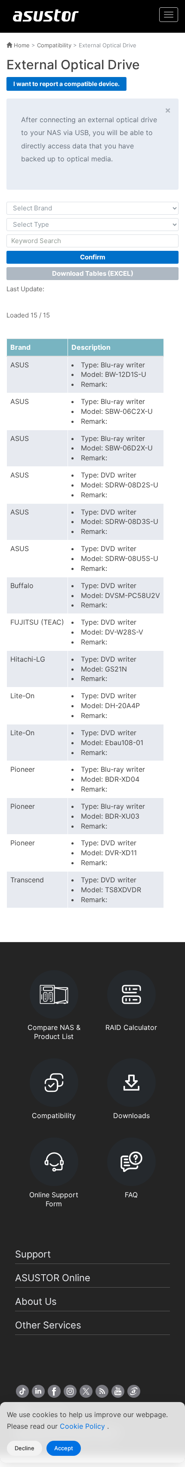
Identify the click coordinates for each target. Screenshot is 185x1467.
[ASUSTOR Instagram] (70, 1391)
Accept (63, 1448)
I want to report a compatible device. (66, 83)
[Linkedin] (38, 1391)
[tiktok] (22, 1391)
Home (21, 45)
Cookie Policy (83, 1426)
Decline (24, 1448)
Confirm (92, 257)
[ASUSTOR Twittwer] (86, 1391)
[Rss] (102, 1391)
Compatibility (54, 45)
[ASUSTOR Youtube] (117, 1391)
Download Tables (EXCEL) (92, 273)
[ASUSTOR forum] (133, 1391)
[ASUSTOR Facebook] (54, 1391)
